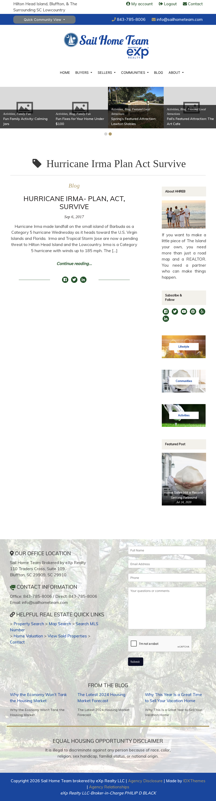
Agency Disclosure (145, 780)
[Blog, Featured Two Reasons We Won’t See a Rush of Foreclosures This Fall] (183, 107)
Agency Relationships (109, 786)
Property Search (29, 623)
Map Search (60, 623)
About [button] (175, 72)
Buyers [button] (82, 72)
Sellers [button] (105, 72)
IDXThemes (194, 780)
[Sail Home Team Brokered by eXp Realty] (106, 46)
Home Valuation (28, 635)
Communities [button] (133, 72)
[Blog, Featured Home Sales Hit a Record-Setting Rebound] (127, 107)
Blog (158, 72)
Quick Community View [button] (43, 19)
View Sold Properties (67, 635)
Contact (17, 642)
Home (65, 72)
